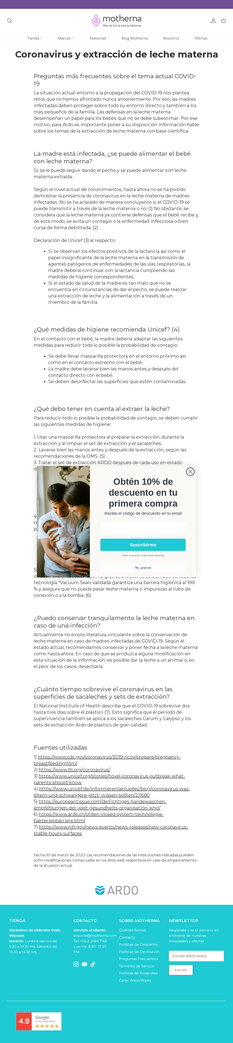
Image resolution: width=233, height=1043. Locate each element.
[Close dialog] (190, 472)
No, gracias (143, 567)
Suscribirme (143, 544)
